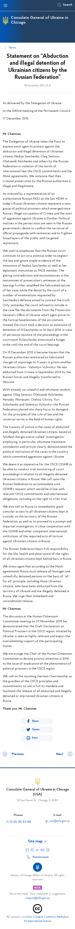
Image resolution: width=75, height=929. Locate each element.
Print (35, 738)
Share (35, 721)
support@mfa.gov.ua (38, 898)
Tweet (36, 729)
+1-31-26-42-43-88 (18, 822)
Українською (40, 857)
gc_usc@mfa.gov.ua (57, 821)
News (12, 47)
